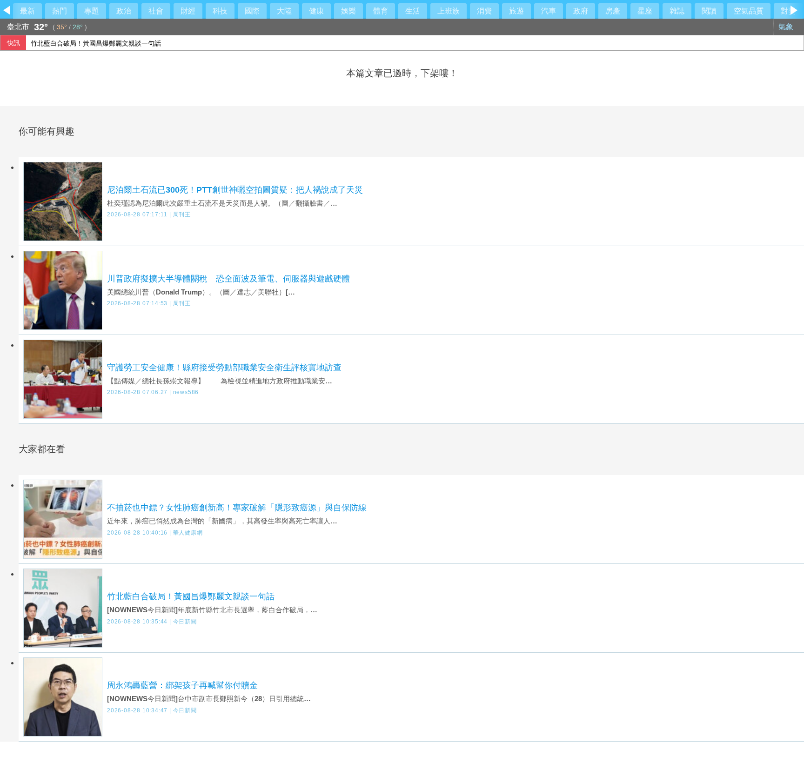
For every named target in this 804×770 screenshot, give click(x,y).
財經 (188, 11)
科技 (220, 11)
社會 (155, 11)
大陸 (284, 11)
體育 (380, 11)
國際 (252, 11)
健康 (316, 11)
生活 (412, 11)
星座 (644, 11)
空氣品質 (749, 11)
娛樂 (348, 11)
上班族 (448, 11)
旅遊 (516, 11)
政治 (123, 11)
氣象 (786, 27)
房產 (612, 11)
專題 (91, 11)
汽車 (548, 11)
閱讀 (709, 11)
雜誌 (677, 11)
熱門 (59, 11)
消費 (484, 11)
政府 (580, 11)
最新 (27, 11)
